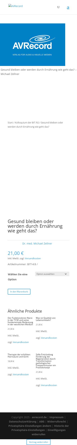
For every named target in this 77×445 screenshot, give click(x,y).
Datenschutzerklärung (22, 421)
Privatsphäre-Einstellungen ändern (29, 426)
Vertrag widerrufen (38, 442)
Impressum (56, 417)
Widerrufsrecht (56, 421)
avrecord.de (39, 417)
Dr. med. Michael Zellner (37, 243)
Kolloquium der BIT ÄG (27, 122)
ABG (41, 421)
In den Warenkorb (19, 291)
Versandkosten (33, 258)
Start (10, 122)
